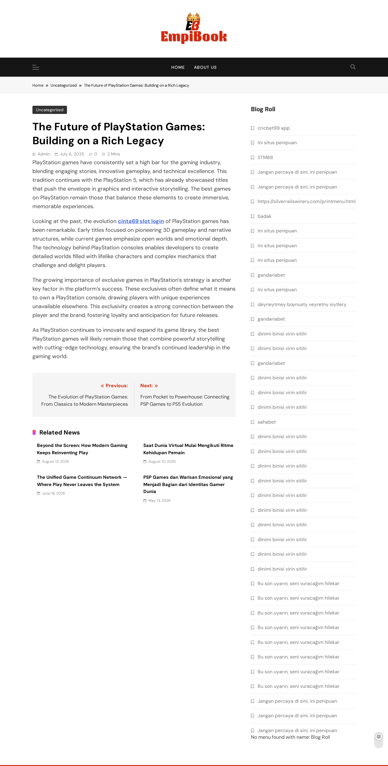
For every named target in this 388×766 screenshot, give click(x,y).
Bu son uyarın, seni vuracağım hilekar (299, 583)
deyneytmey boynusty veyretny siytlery (302, 304)
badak (265, 216)
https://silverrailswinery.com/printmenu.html (307, 201)
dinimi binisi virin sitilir (282, 334)
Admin (44, 154)
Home (178, 67)
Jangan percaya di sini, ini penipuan (297, 172)
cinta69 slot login (141, 221)
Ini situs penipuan (277, 142)
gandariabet (271, 275)
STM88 (265, 157)
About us (205, 67)
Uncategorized (49, 109)
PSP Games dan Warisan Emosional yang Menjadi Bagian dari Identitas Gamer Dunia (188, 484)
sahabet (267, 422)
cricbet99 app (274, 128)
